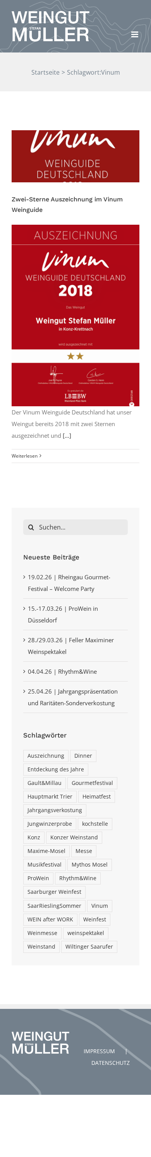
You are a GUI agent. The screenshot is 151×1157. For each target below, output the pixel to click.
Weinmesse (42, 933)
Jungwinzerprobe (49, 823)
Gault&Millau (44, 782)
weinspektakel (85, 933)
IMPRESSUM (99, 1051)
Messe (84, 851)
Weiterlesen (25, 456)
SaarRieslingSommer (54, 905)
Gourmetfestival (92, 782)
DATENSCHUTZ (110, 1062)
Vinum (99, 905)
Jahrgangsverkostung (54, 810)
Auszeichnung (45, 755)
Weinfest (94, 919)
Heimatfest (96, 796)
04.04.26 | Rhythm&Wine (62, 671)
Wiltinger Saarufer (89, 946)
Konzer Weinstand (74, 837)
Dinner (83, 755)
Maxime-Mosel (46, 851)
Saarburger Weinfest (54, 891)
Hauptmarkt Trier (49, 796)
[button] (16, 25)
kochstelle (95, 823)
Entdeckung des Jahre (55, 769)
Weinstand (41, 946)
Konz (33, 837)
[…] (67, 435)
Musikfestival (44, 864)
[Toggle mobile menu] (135, 34)
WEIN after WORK (50, 919)
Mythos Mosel (90, 864)
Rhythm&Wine (77, 878)
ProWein (38, 878)
